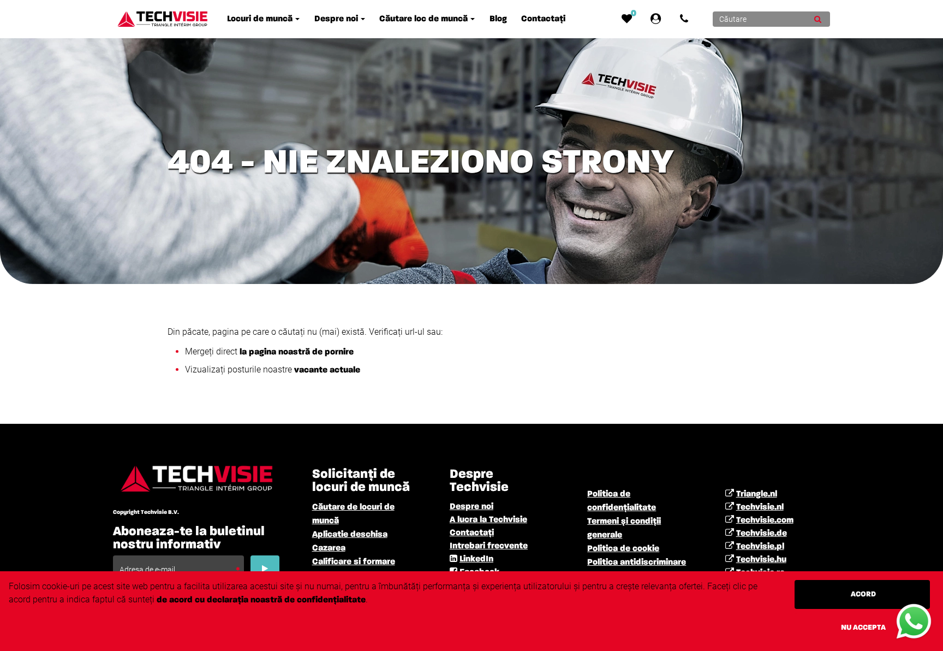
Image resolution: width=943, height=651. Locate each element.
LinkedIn (476, 559)
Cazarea (328, 548)
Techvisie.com (764, 520)
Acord (863, 594)
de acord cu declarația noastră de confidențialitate (261, 600)
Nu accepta (863, 627)
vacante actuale (326, 370)
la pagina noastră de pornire (297, 352)
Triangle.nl (756, 494)
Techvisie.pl (760, 546)
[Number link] (686, 19)
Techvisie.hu (761, 559)
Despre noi (471, 506)
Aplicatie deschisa (349, 534)
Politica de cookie (623, 549)
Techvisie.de (761, 533)
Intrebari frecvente (489, 546)
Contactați (472, 533)
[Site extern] (657, 19)
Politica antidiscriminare (636, 562)
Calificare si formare (353, 562)
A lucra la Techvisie (488, 520)
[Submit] (818, 19)
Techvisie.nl (760, 507)
